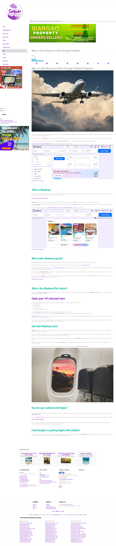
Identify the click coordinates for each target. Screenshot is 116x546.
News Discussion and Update (7, 122)
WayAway (45, 138)
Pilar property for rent (49, 527)
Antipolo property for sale (25, 542)
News (34, 506)
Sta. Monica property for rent (51, 532)
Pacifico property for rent (50, 530)
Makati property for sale (50, 539)
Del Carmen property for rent (51, 536)
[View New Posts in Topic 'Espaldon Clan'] (40, 472)
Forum (4, 57)
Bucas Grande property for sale (26, 535)
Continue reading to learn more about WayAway (41, 143)
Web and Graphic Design (51, 508)
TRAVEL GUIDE (6, 44)
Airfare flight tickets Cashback (37, 60)
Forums (47, 504)
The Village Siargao (24, 479)
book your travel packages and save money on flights (57, 207)
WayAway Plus (84, 434)
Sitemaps (85, 514)
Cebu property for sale (50, 540)
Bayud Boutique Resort (24, 480)
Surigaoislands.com (57, 514)
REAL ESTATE (6, 33)
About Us (35, 504)
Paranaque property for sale (77, 540)
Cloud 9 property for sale (25, 525)
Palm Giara (22, 472)
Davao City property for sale (77, 542)
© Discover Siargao (33, 514)
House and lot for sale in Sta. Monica (78, 534)
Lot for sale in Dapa (75, 524)
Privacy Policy (72, 514)
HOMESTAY (32, 485)
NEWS (4, 50)
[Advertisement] (14, 97)
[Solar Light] (11, 77)
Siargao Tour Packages (85, 453)
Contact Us (5, 64)
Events (15, 122)
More (60, 486)
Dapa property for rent (50, 524)
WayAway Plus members (95, 292)
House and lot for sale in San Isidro (78, 528)
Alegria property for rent (50, 534)
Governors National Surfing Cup (6, 120)
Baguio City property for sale (26, 539)
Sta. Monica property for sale (26, 531)
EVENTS (4, 54)
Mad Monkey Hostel (24, 482)
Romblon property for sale (25, 538)
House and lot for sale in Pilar (77, 527)
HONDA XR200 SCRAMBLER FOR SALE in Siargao (47, 454)
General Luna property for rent (51, 523)
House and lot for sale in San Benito (78, 535)
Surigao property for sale (25, 536)
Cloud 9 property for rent (50, 525)
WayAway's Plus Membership (43, 292)
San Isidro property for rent (51, 528)
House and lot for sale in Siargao (77, 538)
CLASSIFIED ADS (6, 47)
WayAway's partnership (59, 313)
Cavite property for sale (50, 542)
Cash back (34, 59)
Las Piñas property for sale (25, 540)
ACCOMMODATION (7, 30)
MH (67, 514)
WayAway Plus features (40, 417)
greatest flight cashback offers (60, 267)
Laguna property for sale (76, 539)
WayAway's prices (44, 271)
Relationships (43, 476)
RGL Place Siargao (24, 476)
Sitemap (80, 514)
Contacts (35, 507)
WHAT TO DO (5, 37)
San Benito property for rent (51, 535)
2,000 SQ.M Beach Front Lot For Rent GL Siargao (28, 454)
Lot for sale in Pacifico (75, 530)
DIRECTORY (5, 61)
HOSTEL (26, 486)
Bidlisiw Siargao (23, 477)
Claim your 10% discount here (40, 198)
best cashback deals (86, 265)
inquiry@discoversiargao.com (67, 504)
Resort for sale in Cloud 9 (76, 525)
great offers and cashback (62, 141)
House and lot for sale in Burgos (77, 531)
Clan (48, 476)
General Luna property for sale (26, 523)
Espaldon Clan (42, 474)
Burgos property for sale (25, 530)
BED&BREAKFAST (26, 485)
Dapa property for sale (24, 524)
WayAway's (64, 342)
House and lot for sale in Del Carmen (78, 536)
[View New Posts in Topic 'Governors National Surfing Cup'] (1, 118)
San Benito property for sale (26, 532)
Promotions (48, 506)
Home (4, 26)
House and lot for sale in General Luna (79, 523)
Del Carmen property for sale (26, 534)
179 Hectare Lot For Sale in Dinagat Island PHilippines (65, 454)
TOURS (4, 40)
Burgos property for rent (50, 531)
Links (34, 508)
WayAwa (75, 204)
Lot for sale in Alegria (75, 532)
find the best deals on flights (81, 346)
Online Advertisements (51, 507)
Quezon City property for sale (51, 538)
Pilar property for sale (24, 527)
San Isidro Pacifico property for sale (27, 528)
